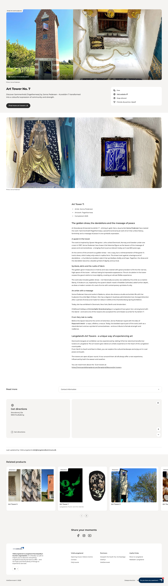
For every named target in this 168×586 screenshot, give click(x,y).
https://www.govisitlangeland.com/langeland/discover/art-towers (96, 367)
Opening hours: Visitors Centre (82, 557)
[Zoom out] (158, 434)
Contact (74, 559)
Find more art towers (17, 106)
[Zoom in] (158, 429)
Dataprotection (130, 580)
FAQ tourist (75, 562)
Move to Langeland (136, 557)
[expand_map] (158, 403)
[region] (117, 418)
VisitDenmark (105, 562)
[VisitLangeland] (18, 548)
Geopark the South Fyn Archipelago (113, 557)
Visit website (121, 94)
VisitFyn (103, 559)
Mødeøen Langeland (136, 559)
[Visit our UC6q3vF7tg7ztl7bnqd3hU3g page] (89, 535)
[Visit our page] (78, 535)
